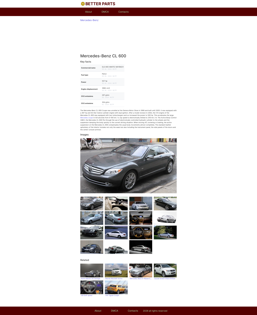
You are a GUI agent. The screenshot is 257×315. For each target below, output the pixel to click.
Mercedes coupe (86, 118)
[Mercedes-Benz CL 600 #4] (165, 203)
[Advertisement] (128, 38)
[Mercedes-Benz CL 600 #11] (140, 232)
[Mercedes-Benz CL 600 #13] (91, 247)
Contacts (123, 11)
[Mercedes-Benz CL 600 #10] (116, 232)
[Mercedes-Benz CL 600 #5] (91, 218)
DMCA (105, 11)
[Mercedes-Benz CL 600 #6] (116, 218)
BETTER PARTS (100, 3)
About (88, 11)
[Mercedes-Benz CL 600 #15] (140, 247)
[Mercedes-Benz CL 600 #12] (165, 232)
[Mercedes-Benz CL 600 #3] (140, 203)
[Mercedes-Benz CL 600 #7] (140, 218)
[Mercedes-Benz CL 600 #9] (91, 232)
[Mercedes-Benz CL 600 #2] (116, 203)
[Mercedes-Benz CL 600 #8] (165, 218)
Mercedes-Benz (89, 20)
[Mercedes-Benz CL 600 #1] (91, 203)
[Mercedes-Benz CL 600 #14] (116, 247)
